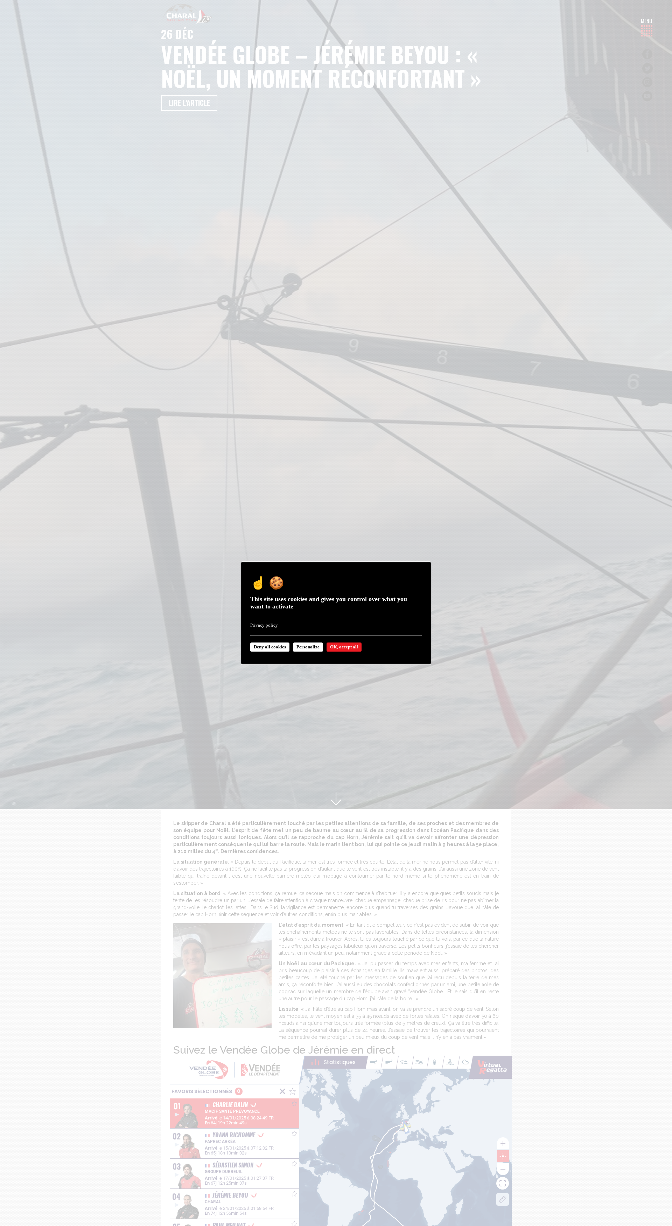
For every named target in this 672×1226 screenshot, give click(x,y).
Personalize (308, 646)
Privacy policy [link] (264, 625)
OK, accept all (344, 646)
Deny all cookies (270, 646)
